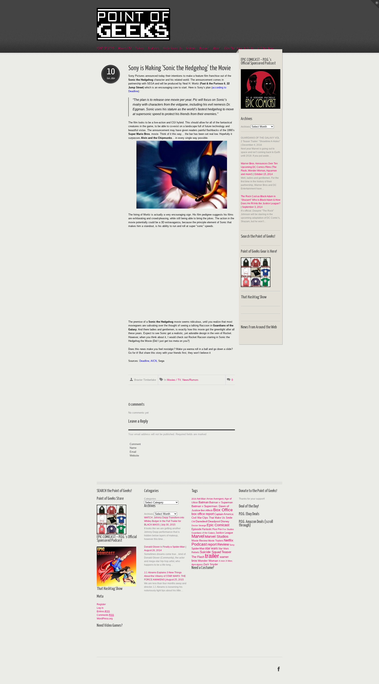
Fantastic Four (209, 529)
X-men (222, 561)
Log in (100, 608)
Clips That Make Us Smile (217, 517)
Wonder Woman (208, 560)
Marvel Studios (216, 537)
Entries (103, 611)
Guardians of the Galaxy (203, 533)
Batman (204, 502)
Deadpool (214, 521)
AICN (154, 360)
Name (133, 447)
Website (134, 455)
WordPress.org (105, 618)
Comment (135, 444)
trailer (212, 556)
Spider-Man (198, 548)
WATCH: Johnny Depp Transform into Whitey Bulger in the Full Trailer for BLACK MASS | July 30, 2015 (164, 521)
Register (101, 604)
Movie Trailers (215, 540)
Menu (375, 4)
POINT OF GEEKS (105, 48)
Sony (232, 545)
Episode (196, 529)
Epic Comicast (218, 525)
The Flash (197, 556)
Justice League (224, 532)
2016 (193, 499)
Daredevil (201, 521)
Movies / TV (124, 48)
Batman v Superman (221, 502)
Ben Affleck (207, 510)
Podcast (204, 48)
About (216, 48)
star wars (211, 548)
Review (223, 544)
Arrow (209, 498)
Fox (220, 529)
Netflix (228, 540)
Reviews (191, 48)
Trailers (139, 48)
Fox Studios (228, 529)
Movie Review (199, 540)
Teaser (226, 552)
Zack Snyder (210, 564)
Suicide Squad (210, 552)
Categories (150, 498)
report (212, 544)
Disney (225, 521)
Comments (105, 615)
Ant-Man (201, 498)
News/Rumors (190, 379)
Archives (245, 126)
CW (193, 521)
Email (133, 451)
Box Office (223, 509)
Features (153, 48)
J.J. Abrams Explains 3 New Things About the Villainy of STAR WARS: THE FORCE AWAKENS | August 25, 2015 (165, 576)
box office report (202, 514)
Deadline (144, 360)
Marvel (197, 536)
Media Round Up (172, 48)
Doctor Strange (198, 525)
